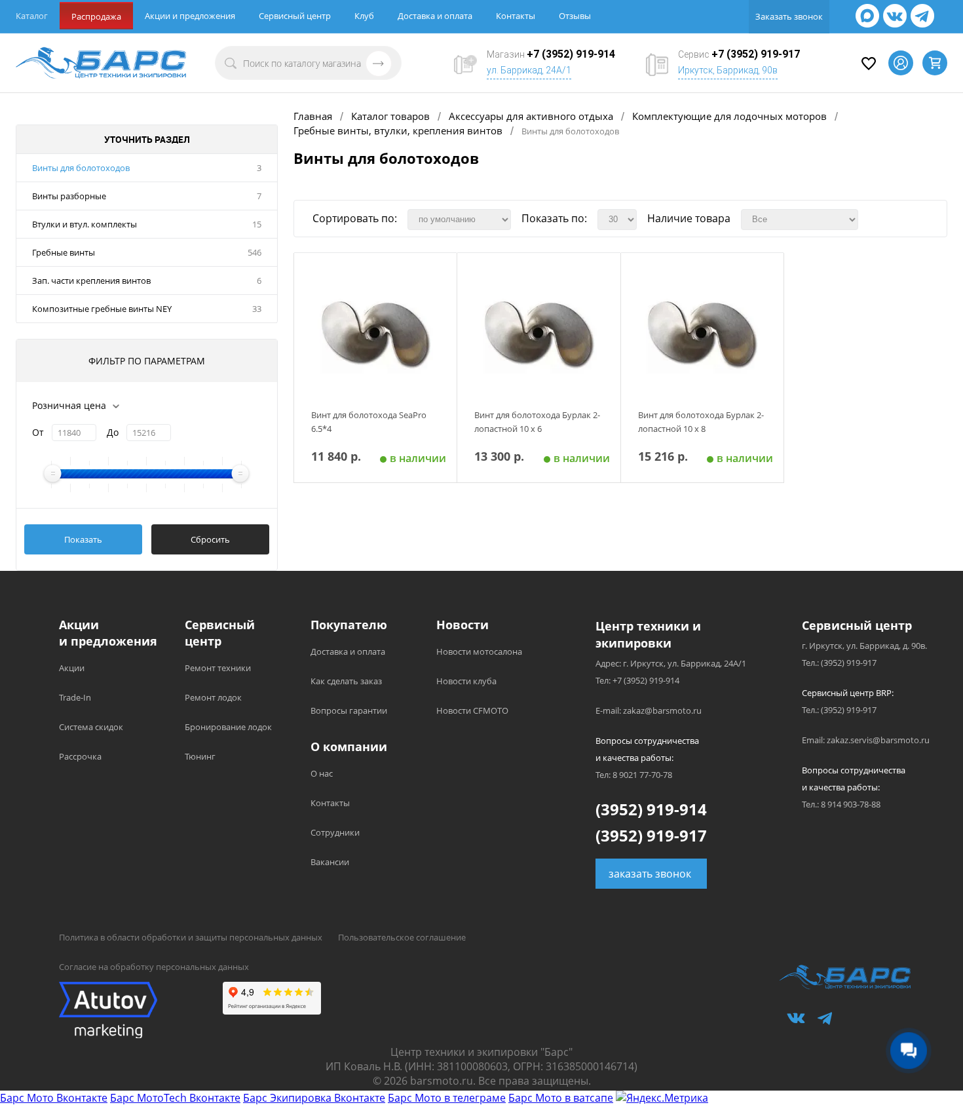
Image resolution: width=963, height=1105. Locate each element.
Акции (72, 668)
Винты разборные (69, 196)
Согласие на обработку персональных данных (154, 967)
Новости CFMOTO (472, 710)
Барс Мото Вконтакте (53, 1098)
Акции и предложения (190, 16)
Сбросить (210, 539)
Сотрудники (335, 832)
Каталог (32, 16)
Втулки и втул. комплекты (84, 224)
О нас (322, 773)
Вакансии (330, 862)
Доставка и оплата (435, 16)
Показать (83, 539)
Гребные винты (63, 252)
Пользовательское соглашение (402, 937)
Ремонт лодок (213, 697)
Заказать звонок (789, 16)
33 (256, 309)
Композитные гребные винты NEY (102, 309)
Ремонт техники (218, 668)
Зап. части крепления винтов (91, 280)
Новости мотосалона (479, 651)
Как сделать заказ (346, 681)
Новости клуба (466, 681)
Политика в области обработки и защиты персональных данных (190, 937)
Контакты (515, 16)
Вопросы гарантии (349, 710)
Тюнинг (200, 756)
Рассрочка (80, 756)
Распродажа (96, 16)
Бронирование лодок (228, 727)
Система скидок (91, 727)
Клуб (364, 16)
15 (256, 224)
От (38, 432)
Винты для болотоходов (81, 168)
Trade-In (75, 697)
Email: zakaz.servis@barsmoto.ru (866, 740)
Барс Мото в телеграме (447, 1098)
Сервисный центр (295, 16)
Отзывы (575, 16)
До (113, 432)
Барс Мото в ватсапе (560, 1098)
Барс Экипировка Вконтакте (314, 1098)
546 (254, 252)
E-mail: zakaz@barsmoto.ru (648, 710)
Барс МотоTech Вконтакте (175, 1098)
